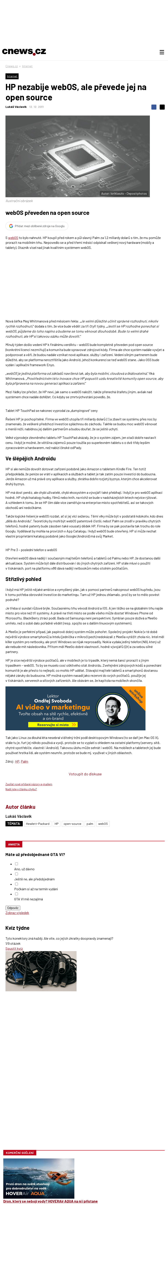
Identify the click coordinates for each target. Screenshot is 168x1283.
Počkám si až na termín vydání (36, 889)
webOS (13, 237)
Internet (27, 66)
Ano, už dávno (24, 869)
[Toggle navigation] (162, 52)
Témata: (14, 823)
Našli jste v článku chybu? (21, 789)
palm (90, 823)
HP (17, 761)
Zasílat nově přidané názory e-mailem (28, 784)
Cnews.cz (11, 66)
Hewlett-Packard (37, 823)
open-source (72, 823)
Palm (24, 761)
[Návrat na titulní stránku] (24, 52)
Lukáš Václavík (16, 107)
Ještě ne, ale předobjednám (34, 879)
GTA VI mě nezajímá (28, 899)
